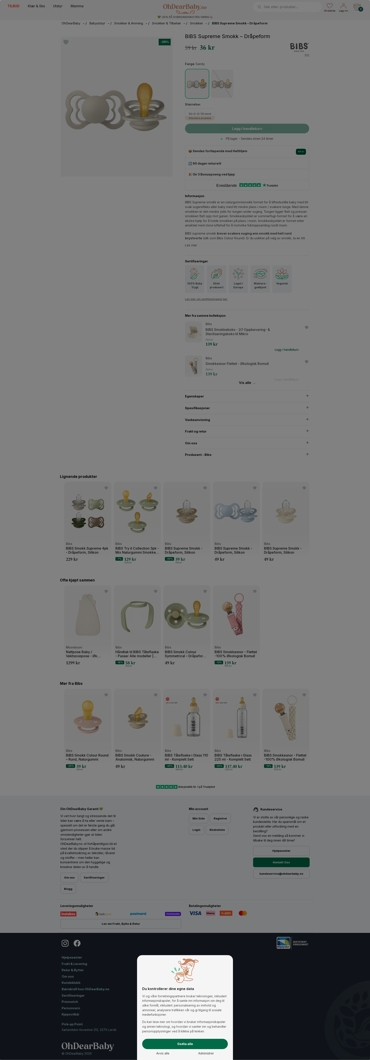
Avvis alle (162, 1053)
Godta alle (185, 1044)
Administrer (206, 1053)
